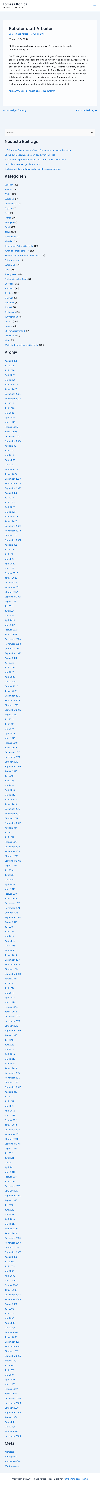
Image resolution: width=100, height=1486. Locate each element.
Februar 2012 (11, 1120)
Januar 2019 (11, 747)
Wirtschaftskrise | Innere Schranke (21, 345)
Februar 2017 (11, 842)
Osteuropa (10, 265)
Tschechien (10, 312)
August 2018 (11, 771)
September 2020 (13, 653)
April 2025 (10, 417)
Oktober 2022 (12, 535)
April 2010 (10, 1219)
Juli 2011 (9, 1153)
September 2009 (13, 1252)
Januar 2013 (11, 1068)
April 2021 (10, 620)
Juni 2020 (10, 667)
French (8, 217)
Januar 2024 (11, 474)
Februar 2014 (11, 1007)
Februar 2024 (11, 469)
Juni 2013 (9, 1044)
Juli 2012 (9, 1096)
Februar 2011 (11, 1176)
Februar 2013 (11, 1063)
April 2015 (10, 941)
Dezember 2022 (13, 526)
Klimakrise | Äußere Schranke (19, 246)
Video (7, 340)
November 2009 (13, 1242)
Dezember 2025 (13, 394)
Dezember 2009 (13, 1238)
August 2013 (11, 1035)
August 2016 (11, 865)
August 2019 (11, 714)
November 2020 (13, 644)
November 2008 (13, 1299)
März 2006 (10, 1426)
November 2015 (12, 908)
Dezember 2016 (12, 846)
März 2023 (10, 511)
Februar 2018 (11, 799)
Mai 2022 (9, 559)
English (8, 208)
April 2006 (10, 1422)
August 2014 (11, 978)
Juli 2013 (9, 1040)
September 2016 (13, 860)
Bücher (8, 194)
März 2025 (10, 422)
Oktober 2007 (11, 1351)
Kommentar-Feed (13, 1461)
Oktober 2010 (11, 1191)
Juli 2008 (9, 1308)
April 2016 (10, 884)
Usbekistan (10, 335)
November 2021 (12, 587)
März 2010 (10, 1224)
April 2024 (10, 460)
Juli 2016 (9, 870)
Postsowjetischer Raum (16, 279)
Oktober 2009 (12, 1247)
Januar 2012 (11, 1125)
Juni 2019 (9, 724)
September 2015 (13, 917)
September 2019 (13, 710)
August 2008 (11, 1304)
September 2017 (13, 823)
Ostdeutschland (12, 260)
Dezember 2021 (12, 582)
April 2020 (10, 677)
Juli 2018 (9, 776)
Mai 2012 (9, 1106)
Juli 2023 (9, 497)
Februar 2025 (11, 427)
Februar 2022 (11, 573)
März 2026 (10, 379)
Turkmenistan (11, 316)
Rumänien (9, 288)
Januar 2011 (10, 1181)
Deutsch (9, 203)
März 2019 (10, 738)
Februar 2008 (11, 1332)
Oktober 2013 (11, 1026)
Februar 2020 (11, 686)
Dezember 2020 (13, 639)
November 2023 (13, 483)
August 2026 (11, 361)
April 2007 (10, 1379)
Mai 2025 (9, 412)
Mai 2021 (9, 615)
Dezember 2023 (13, 478)
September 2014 (13, 974)
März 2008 (10, 1327)
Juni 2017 (9, 837)
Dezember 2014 (12, 959)
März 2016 (10, 889)
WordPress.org (12, 1466)
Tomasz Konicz (15, 4)
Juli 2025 (9, 403)
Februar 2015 (11, 950)
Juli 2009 (9, 1261)
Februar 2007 (11, 1389)
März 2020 (10, 681)
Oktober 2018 (11, 761)
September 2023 (13, 488)
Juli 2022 (9, 549)
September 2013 (13, 1030)
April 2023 (10, 507)
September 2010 (13, 1195)
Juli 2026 (9, 365)
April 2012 (10, 1110)
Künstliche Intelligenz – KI (17, 250)
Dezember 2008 (13, 1294)
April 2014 (10, 997)
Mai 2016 (9, 879)
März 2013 (10, 1059)
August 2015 (11, 922)
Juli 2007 (9, 1365)
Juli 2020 (9, 662)
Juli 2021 (9, 606)
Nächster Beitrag (86, 110)
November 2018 (12, 757)
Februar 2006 (11, 1431)
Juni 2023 (10, 502)
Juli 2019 (9, 719)
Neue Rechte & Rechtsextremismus (22, 255)
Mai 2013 (9, 1049)
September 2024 (13, 441)
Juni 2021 (9, 611)
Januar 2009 (11, 1290)
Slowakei (9, 298)
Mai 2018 (9, 785)
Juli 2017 (9, 832)
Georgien (9, 222)
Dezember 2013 (12, 1016)
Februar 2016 (11, 893)
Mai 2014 (9, 992)
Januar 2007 (11, 1393)
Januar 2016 (11, 898)
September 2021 (13, 596)
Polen (7, 269)
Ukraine (8, 321)
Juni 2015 (9, 931)
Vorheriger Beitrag (14, 110)
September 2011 (13, 1143)
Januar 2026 (11, 389)
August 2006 (11, 1417)
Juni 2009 (10, 1266)
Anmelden (9, 1452)
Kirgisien (9, 241)
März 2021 (10, 625)
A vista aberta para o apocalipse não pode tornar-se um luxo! (35, 159)
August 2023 (11, 493)
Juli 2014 (9, 983)
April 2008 (10, 1323)
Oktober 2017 (11, 818)
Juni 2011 (9, 1158)
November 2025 (13, 398)
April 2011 (9, 1167)
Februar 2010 (11, 1228)
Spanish (8, 307)
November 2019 (12, 700)
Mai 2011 (9, 1162)
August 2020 (11, 658)
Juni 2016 (9, 875)
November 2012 (12, 1077)
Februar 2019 (11, 743)
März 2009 (10, 1280)
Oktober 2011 (11, 1139)
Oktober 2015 (11, 912)
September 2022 (13, 540)
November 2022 (13, 530)
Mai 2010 (9, 1214)
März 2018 (10, 794)
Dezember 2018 (12, 752)
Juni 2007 (9, 1370)
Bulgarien (9, 199)
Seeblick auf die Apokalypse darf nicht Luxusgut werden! (33, 169)
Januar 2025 (11, 431)
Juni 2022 (10, 554)
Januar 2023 (11, 521)
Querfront (9, 283)
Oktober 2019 (11, 705)
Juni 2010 (9, 1209)
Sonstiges (9, 302)
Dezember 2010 (12, 1186)
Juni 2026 (10, 370)
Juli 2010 (9, 1205)
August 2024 (11, 445)
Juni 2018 (9, 780)
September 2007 (13, 1356)
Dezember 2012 (12, 1073)
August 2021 (11, 601)
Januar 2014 (11, 1011)
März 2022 (10, 568)
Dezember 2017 (12, 809)
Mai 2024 (9, 455)
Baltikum (9, 184)
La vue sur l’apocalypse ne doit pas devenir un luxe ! (30, 155)
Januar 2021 (11, 634)
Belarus (8, 189)
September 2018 (13, 766)
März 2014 (10, 1002)
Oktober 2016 (11, 856)
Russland (9, 293)
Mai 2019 (9, 728)
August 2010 (11, 1200)
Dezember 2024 (13, 436)
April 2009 (10, 1275)
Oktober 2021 (11, 592)
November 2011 (12, 1134)
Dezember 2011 (12, 1129)
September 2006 (13, 1412)
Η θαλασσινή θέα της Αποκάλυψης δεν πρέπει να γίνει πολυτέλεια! (38, 150)
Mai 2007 (9, 1374)
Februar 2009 (11, 1285)
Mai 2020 (9, 672)
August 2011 (11, 1148)
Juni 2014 (9, 988)
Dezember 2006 (13, 1398)
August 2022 (11, 544)
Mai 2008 (9, 1318)
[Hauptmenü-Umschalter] (94, 6)
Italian (8, 232)
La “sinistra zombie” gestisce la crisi (22, 164)
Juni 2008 (10, 1313)
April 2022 (10, 563)
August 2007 (11, 1360)
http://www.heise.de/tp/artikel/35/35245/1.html (32, 90)
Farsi (7, 213)
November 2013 (12, 1021)
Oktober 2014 (11, 969)
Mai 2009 (9, 1271)
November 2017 (12, 813)
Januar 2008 (11, 1337)
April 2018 (10, 790)
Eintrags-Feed (11, 1456)
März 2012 (10, 1115)
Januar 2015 (11, 955)
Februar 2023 (11, 516)
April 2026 (10, 375)
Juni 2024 (10, 450)
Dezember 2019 (12, 695)
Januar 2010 (11, 1233)
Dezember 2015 (12, 903)
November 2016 (12, 851)
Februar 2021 (11, 629)
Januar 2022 (11, 578)
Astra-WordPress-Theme (76, 1478)
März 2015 (10, 945)
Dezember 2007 (13, 1341)
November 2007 (13, 1346)
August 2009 (11, 1257)
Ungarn (8, 326)
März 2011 (10, 1172)
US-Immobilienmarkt (15, 331)
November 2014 (12, 964)
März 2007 (10, 1384)
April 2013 (10, 1054)
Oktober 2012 (11, 1082)
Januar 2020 (11, 691)
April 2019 (10, 733)
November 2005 (13, 1436)
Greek (8, 227)
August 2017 (11, 827)
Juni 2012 (9, 1101)
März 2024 (10, 464)
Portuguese (10, 274)
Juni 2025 (10, 408)
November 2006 (13, 1403)
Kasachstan (10, 236)
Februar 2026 (11, 384)
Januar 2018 (11, 804)
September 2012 (13, 1087)
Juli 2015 (9, 926)
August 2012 (11, 1092)
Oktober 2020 (12, 648)
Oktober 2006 (12, 1407)
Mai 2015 (9, 936)
